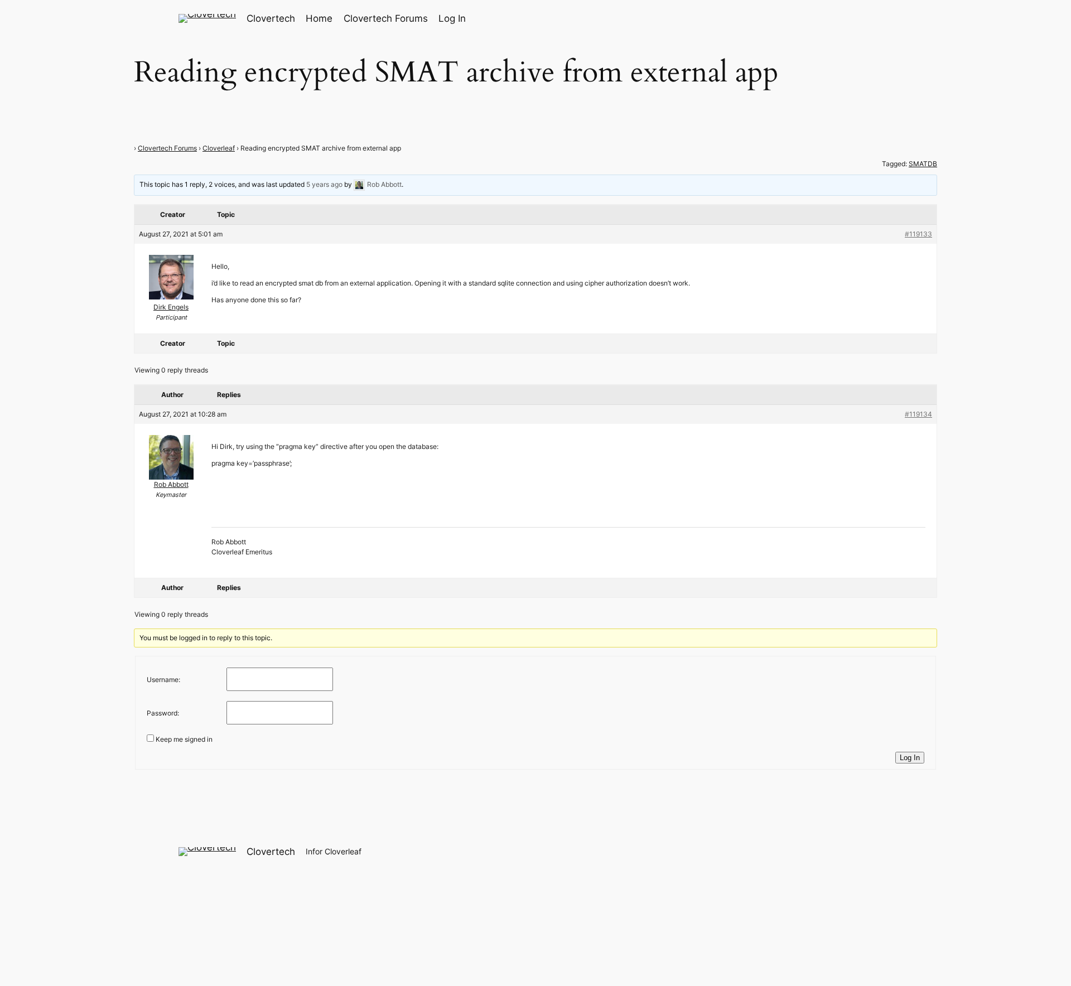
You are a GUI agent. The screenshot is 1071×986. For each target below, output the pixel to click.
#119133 (918, 234)
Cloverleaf (218, 148)
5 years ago (324, 184)
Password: (163, 713)
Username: (163, 679)
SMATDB (923, 164)
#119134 (918, 414)
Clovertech (271, 18)
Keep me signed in (184, 739)
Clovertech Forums (167, 148)
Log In (910, 757)
